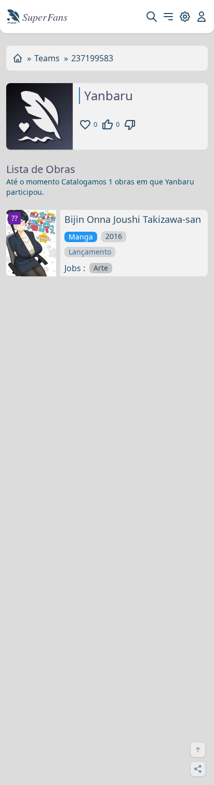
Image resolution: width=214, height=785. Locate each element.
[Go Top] (198, 749)
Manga (81, 237)
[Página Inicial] (17, 58)
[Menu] (168, 16)
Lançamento (90, 252)
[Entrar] (201, 16)
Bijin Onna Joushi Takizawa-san (132, 219)
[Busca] (151, 16)
